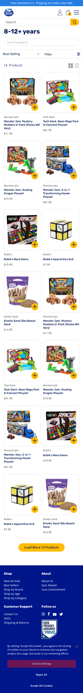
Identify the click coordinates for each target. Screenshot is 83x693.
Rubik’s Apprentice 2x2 (58, 259)
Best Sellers (11, 585)
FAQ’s (7, 618)
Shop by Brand (13, 589)
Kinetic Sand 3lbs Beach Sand (20, 322)
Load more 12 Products (41, 547)
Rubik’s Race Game (16, 259)
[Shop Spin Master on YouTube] (55, 615)
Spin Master (49, 585)
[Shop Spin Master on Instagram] (43, 614)
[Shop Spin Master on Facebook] (49, 614)
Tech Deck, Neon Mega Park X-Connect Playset (61, 123)
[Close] (77, 646)
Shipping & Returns (16, 622)
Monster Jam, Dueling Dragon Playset (18, 191)
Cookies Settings (41, 663)
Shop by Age (12, 594)
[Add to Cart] (34, 107)
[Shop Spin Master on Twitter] (61, 615)
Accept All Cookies (41, 685)
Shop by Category (15, 598)
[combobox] (41, 22)
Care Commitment (53, 589)
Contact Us (11, 614)
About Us (47, 581)
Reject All (41, 674)
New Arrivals (12, 581)
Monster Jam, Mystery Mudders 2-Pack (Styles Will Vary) (22, 125)
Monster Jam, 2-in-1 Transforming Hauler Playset (56, 193)
